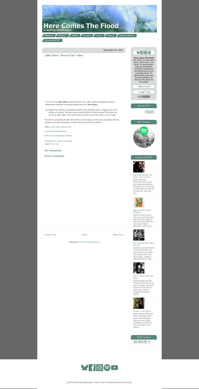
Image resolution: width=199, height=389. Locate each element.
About (111, 35)
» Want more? (143, 86)
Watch (47, 102)
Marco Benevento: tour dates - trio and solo (142, 176)
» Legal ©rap (144, 92)
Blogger (129, 382)
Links (99, 35)
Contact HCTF (52, 40)
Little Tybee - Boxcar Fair (61, 127)
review (52, 136)
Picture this (55, 144)
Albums (49, 35)
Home (84, 234)
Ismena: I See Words (142, 311)
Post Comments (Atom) (90, 242)
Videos (87, 35)
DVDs (75, 35)
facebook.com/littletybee (56, 131)
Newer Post (50, 234)
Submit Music (127, 35)
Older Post (118, 234)
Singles (62, 35)
